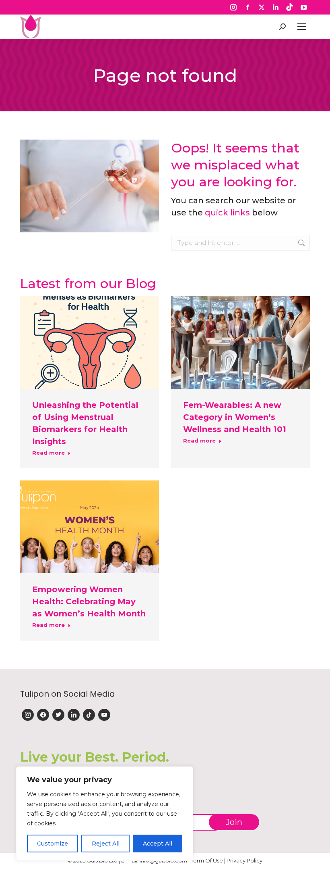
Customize (52, 843)
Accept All (157, 843)
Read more (48, 452)
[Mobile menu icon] (302, 27)
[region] (104, 813)
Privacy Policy (244, 860)
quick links (227, 212)
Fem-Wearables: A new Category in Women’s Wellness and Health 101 (234, 417)
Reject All (106, 843)
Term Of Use (207, 860)
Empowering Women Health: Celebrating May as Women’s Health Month (89, 601)
